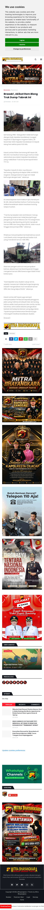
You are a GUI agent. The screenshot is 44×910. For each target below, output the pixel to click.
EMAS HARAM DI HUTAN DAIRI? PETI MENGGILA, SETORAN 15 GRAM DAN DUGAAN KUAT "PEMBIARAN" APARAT (25, 723)
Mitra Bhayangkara (20, 892)
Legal (28, 897)
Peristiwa (14, 90)
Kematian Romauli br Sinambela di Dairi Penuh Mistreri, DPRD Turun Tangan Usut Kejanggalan (25, 733)
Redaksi (8, 897)
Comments (35, 704)
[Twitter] (16, 339)
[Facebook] (11, 339)
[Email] (30, 339)
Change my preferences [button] (22, 49)
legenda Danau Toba (13, 664)
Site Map (5, 698)
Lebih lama (35, 344)
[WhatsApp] (25, 339)
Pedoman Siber (19, 897)
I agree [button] (22, 40)
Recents (22, 704)
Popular (9, 704)
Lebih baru (8, 344)
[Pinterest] (21, 339)
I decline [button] (22, 44)
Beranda (7, 90)
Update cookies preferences (13, 750)
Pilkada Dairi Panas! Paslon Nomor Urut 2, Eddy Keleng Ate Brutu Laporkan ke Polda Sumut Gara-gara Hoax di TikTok (27, 712)
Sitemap (35, 897)
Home (22, 900)
